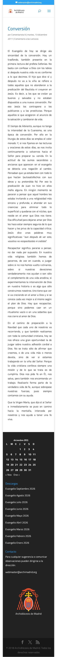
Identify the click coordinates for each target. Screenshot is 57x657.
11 (34, 454)
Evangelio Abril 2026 (16, 522)
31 (29, 470)
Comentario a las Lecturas (26, 38)
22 (20, 465)
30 (25, 470)
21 (16, 465)
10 (29, 454)
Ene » (17, 475)
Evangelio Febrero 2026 (18, 536)
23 (25, 465)
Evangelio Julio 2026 (16, 502)
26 (7, 470)
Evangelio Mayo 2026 (17, 515)
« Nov (8, 475)
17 (29, 459)
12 (7, 459)
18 (34, 459)
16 (25, 459)
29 (20, 470)
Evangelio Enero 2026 (17, 543)
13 (12, 459)
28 (16, 470)
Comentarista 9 (18, 34)
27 (12, 470)
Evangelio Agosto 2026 (17, 495)
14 (16, 459)
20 (12, 465)
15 (20, 459)
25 (34, 465)
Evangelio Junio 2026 (16, 509)
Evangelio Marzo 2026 (17, 529)
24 (29, 465)
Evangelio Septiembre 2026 (20, 489)
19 (7, 465)
